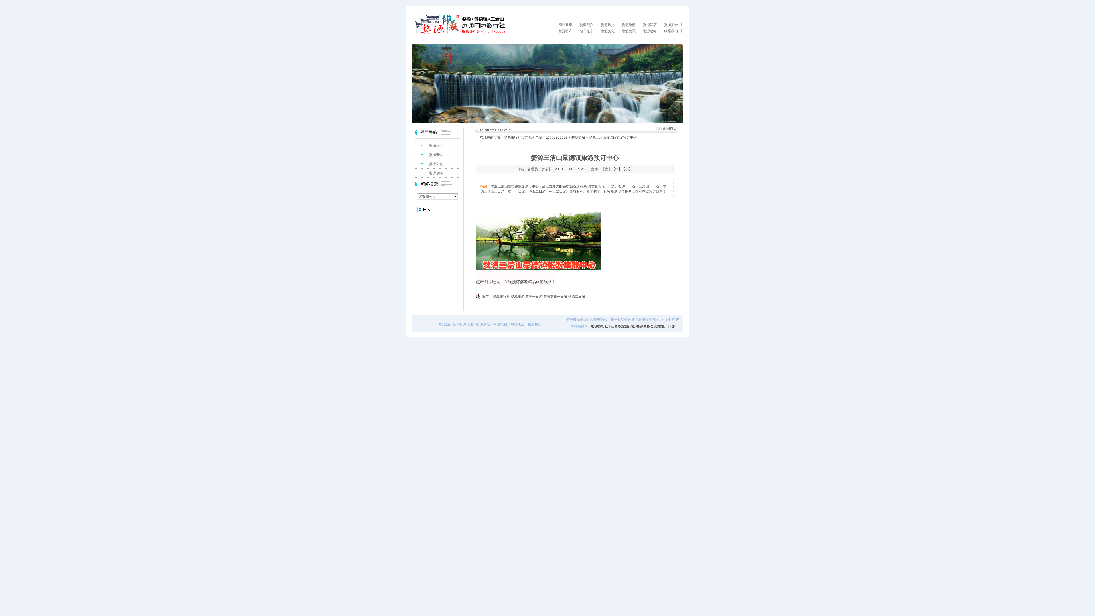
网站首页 (565, 25)
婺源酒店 (650, 25)
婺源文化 (608, 31)
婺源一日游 (533, 297)
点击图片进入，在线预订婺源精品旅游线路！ (516, 281)
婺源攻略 (650, 31)
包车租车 (586, 31)
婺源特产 (565, 31)
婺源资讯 (629, 31)
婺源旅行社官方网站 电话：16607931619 (536, 137)
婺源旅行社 (501, 297)
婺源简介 (586, 25)
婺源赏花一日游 (555, 297)
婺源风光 (608, 25)
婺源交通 (466, 324)
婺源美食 (671, 25)
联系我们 (671, 31)
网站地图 (500, 324)
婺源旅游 (629, 25)
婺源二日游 (576, 297)
